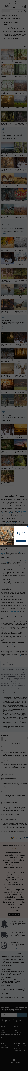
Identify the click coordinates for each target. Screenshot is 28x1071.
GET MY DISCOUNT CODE (21, 541)
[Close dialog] (27, 526)
